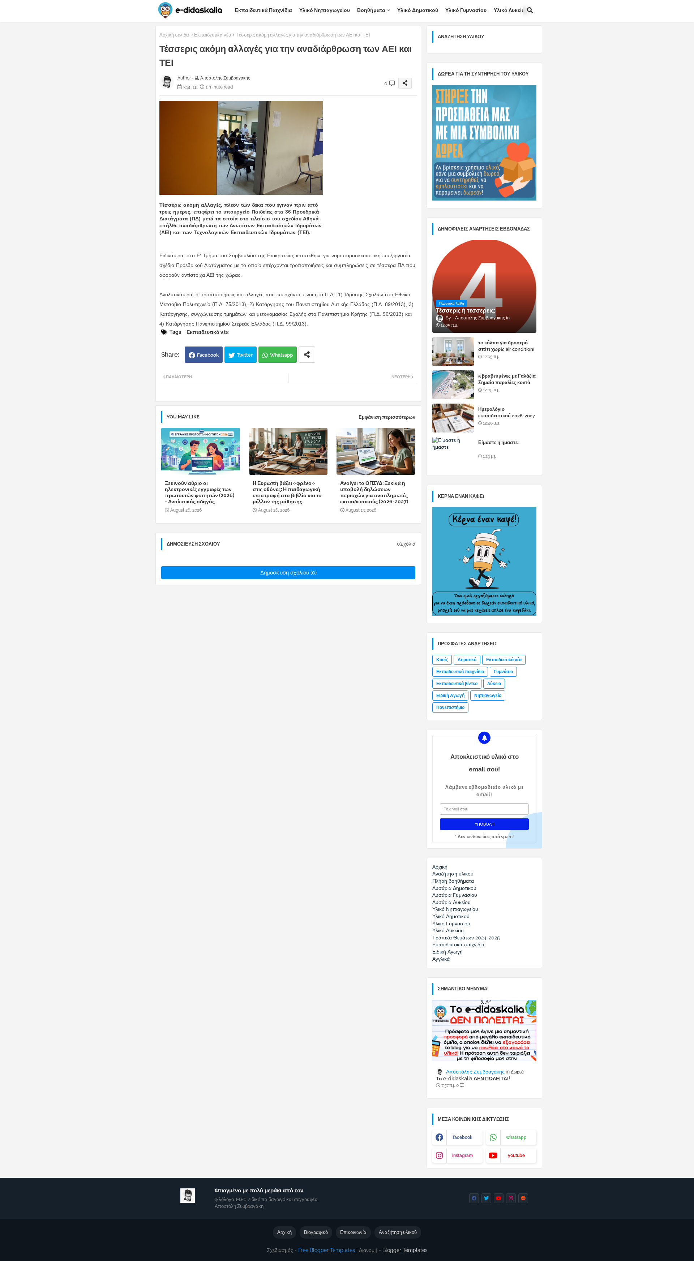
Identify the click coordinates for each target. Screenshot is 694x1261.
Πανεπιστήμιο (450, 707)
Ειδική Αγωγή (450, 695)
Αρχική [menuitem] (439, 867)
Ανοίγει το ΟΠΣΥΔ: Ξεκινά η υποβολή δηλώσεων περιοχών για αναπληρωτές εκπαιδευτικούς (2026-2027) (374, 492)
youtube (516, 1155)
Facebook (208, 355)
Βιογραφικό (316, 1232)
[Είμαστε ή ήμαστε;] (453, 451)
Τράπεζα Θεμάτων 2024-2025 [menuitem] (466, 938)
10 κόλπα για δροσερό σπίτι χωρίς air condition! (506, 346)
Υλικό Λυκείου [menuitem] (448, 930)
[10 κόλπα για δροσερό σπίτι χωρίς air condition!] (453, 351)
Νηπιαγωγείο (487, 695)
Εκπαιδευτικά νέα (212, 35)
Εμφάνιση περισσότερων (387, 417)
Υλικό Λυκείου (511, 10)
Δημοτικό (467, 659)
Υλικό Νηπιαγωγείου (324, 10)
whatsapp (516, 1137)
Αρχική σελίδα (174, 35)
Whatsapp (281, 355)
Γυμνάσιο (503, 671)
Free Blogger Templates (326, 1250)
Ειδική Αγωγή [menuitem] (447, 952)
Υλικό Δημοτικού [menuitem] (451, 916)
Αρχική (284, 1232)
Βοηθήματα (371, 10)
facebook (462, 1137)
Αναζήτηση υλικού (398, 1232)
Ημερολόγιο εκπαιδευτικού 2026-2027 (506, 412)
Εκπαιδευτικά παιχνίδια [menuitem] (458, 944)
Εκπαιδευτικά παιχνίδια (263, 10)
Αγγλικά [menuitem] (441, 959)
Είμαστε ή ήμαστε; (498, 442)
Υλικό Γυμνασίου (466, 10)
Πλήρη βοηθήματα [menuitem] (453, 881)
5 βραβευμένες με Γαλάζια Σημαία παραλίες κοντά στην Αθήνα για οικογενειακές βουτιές (507, 386)
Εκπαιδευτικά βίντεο (456, 683)
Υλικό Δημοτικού (417, 10)
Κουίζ (442, 659)
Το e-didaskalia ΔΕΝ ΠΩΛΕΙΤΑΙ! (473, 1078)
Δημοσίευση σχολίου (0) (288, 572)
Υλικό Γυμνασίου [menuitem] (451, 923)
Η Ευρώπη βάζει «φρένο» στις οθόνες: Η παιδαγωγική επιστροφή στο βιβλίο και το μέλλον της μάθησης (287, 492)
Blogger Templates (405, 1250)
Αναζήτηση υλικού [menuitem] (453, 874)
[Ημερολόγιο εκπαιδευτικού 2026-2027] (453, 418)
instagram (462, 1155)
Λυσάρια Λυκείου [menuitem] (451, 902)
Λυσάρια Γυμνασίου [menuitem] (454, 895)
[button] (530, 10)
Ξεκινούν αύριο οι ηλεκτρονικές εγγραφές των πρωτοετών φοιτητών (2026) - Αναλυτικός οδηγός (199, 492)
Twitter (245, 355)
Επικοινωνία (353, 1232)
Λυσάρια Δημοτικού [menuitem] (454, 888)
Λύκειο (494, 683)
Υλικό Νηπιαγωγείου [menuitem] (455, 909)
